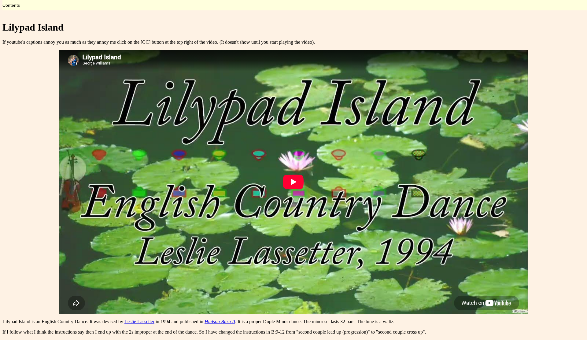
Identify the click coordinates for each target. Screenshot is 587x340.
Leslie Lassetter (139, 321)
